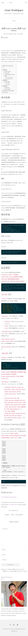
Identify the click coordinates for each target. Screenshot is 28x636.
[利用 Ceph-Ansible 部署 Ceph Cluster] (13, 42)
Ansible (7, 514)
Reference (5, 92)
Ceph (14, 21)
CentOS (8, 83)
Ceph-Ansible (19, 514)
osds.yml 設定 (7, 89)
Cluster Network (10, 77)
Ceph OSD (7, 73)
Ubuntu (8, 84)
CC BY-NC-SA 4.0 (13, 504)
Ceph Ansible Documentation (8, 497)
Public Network (10, 78)
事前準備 (5, 80)
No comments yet (13, 510)
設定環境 (5, 86)
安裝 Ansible (7, 81)
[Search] (26, 2)
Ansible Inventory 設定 (8, 90)
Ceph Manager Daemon (10, 74)
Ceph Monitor (8, 71)
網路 (6, 76)
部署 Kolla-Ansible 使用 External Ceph (14, 571)
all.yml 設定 (7, 87)
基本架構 (5, 70)
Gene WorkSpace (14, 10)
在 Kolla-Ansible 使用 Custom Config (13, 569)
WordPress (14, 631)
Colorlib (18, 629)
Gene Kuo (20, 34)
